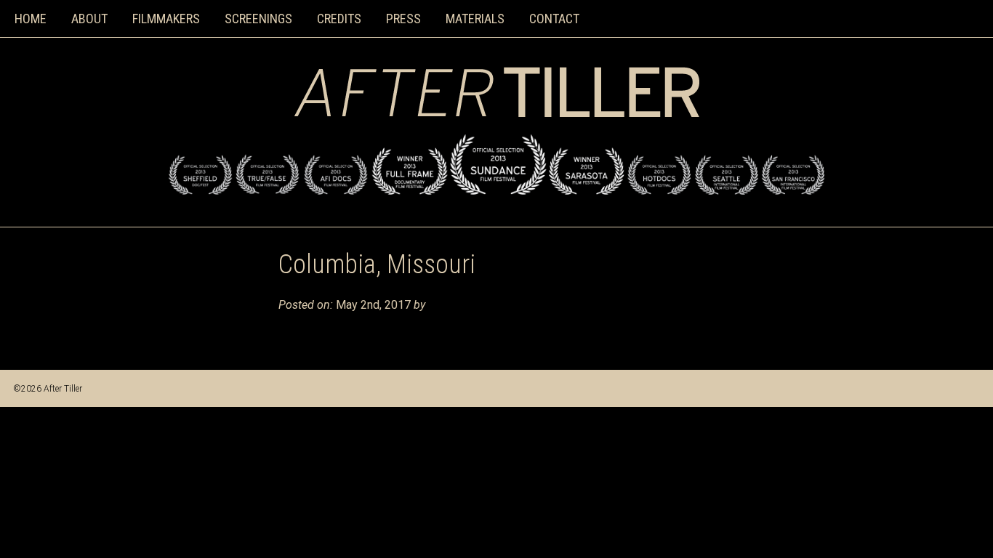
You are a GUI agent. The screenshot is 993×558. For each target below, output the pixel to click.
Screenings (258, 18)
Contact (554, 18)
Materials (475, 18)
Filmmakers (166, 18)
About (89, 18)
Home (31, 18)
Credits (339, 18)
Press (403, 18)
